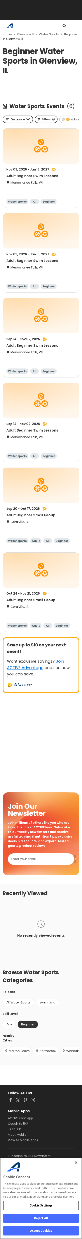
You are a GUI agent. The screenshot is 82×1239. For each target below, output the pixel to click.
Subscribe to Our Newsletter (29, 1156)
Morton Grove (19, 1051)
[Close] (76, 1162)
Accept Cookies (41, 1231)
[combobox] (18, 119)
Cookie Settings (41, 1205)
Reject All (41, 1218)
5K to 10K (14, 1129)
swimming (47, 1002)
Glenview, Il (25, 34)
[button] (46, 119)
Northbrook (48, 1051)
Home (7, 34)
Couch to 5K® (18, 1123)
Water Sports (49, 34)
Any (9, 1024)
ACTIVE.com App (20, 1118)
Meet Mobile (17, 1134)
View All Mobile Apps (23, 1140)
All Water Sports (18, 1002)
